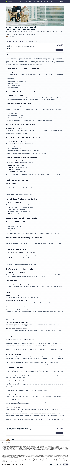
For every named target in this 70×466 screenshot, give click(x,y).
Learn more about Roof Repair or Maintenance (14, 41)
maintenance (12, 356)
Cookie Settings (58, 464)
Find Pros (59, 433)
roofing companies (17, 74)
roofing (42, 369)
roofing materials (17, 162)
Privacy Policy (4, 464)
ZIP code (8, 48)
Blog (47, 1)
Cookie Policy (62, 452)
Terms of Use (9, 464)
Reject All (51, 464)
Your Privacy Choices (20, 464)
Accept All (65, 464)
